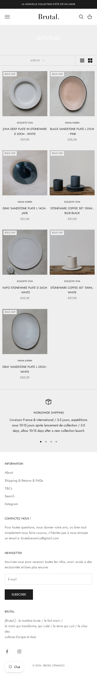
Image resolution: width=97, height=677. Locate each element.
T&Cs (8, 488)
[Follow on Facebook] (7, 651)
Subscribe (19, 594)
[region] (48, 416)
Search (9, 496)
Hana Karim (72, 122)
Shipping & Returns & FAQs (24, 480)
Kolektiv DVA (25, 122)
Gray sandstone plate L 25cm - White (24, 369)
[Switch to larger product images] (82, 60)
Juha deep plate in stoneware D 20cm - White (25, 131)
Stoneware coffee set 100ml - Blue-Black (72, 210)
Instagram (11, 503)
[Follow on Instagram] (19, 651)
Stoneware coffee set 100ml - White (72, 290)
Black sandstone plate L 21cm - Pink (72, 131)
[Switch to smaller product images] (90, 60)
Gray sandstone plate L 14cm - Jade (25, 210)
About (9, 472)
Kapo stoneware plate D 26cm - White (25, 290)
